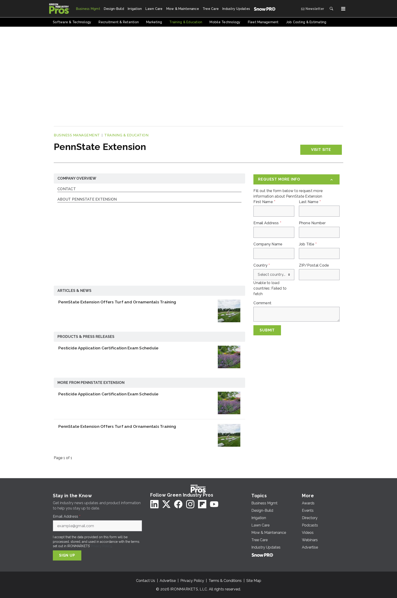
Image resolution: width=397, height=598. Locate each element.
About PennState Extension (87, 199)
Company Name (267, 244)
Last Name (310, 202)
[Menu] (343, 8)
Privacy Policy (101, 546)
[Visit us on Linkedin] (154, 504)
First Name (264, 202)
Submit (267, 330)
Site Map (253, 580)
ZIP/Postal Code (314, 265)
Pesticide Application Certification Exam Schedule (108, 347)
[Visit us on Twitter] (166, 504)
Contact (66, 189)
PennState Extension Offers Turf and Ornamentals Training (117, 301)
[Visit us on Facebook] (178, 504)
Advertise (168, 580)
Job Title (308, 244)
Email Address (267, 223)
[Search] (331, 8)
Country (261, 265)
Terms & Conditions (225, 580)
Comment (262, 303)
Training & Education (126, 135)
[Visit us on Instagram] (190, 504)
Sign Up (67, 555)
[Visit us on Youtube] (214, 504)
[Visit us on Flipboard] (202, 504)
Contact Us (145, 580)
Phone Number (312, 223)
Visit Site (321, 149)
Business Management (77, 135)
